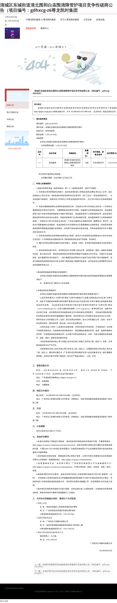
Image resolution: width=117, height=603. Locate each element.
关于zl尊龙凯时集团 (69, 19)
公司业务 (88, 19)
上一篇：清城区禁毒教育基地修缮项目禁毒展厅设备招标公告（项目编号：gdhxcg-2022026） (72, 565)
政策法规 (100, 19)
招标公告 (10, 105)
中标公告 (10, 119)
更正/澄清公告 (12, 112)
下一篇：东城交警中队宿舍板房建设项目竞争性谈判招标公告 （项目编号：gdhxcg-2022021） (72, 572)
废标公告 (10, 126)
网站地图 (4, 601)
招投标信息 (31, 28)
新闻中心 (45, 28)
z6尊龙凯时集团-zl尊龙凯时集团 (12, 21)
